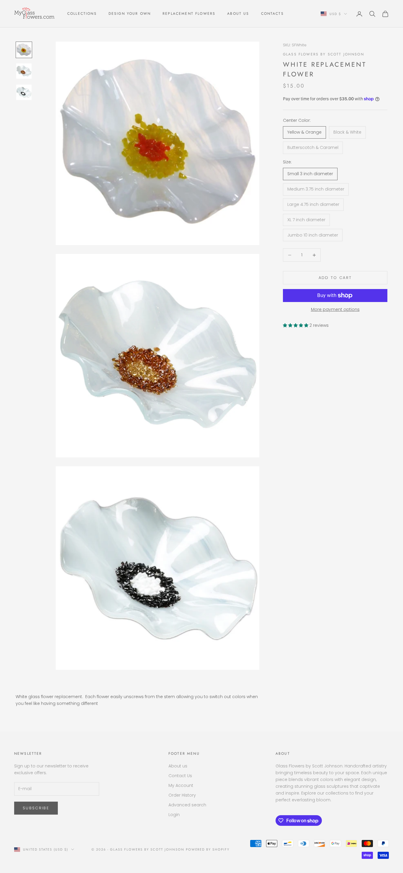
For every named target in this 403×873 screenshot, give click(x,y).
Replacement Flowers (189, 13)
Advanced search (187, 805)
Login (174, 815)
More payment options (335, 309)
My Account (180, 785)
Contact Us (180, 776)
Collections (82, 13)
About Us (238, 13)
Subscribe (36, 808)
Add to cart (335, 277)
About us (177, 766)
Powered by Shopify (208, 849)
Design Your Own (130, 13)
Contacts (272, 13)
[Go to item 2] (24, 71)
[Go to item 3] (24, 92)
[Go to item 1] (24, 50)
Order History (182, 795)
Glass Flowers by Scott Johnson (323, 54)
